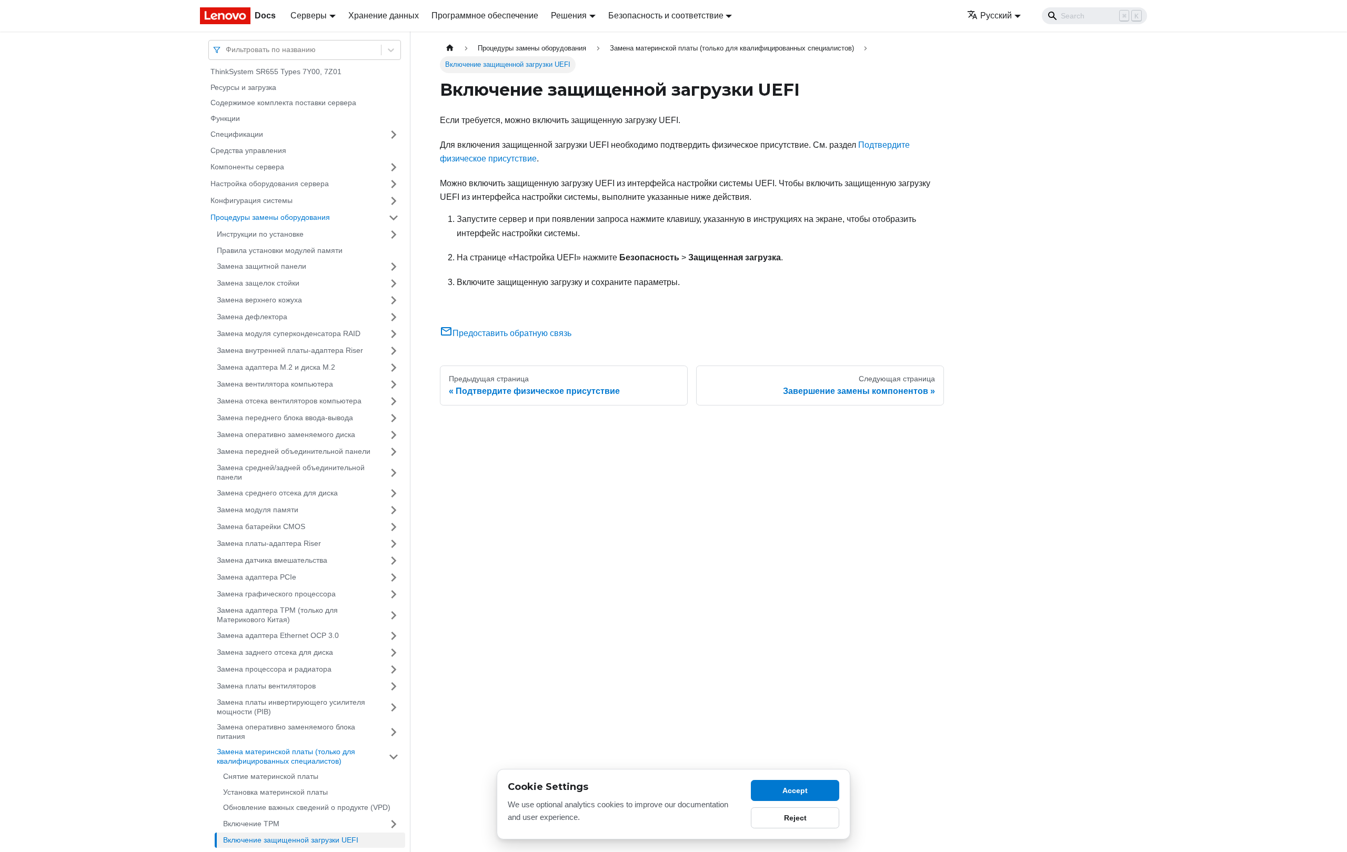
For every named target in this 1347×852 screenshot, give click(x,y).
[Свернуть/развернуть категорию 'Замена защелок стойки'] (393, 283)
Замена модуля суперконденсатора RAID (288, 333)
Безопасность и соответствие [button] (665, 15)
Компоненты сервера (247, 167)
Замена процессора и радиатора (274, 669)
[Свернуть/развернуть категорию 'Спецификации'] (393, 134)
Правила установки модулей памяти (280, 250)
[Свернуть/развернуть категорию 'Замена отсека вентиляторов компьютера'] (393, 401)
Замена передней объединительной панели (293, 451)
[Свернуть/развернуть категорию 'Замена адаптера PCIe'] (393, 577)
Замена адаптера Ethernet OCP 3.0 (278, 635)
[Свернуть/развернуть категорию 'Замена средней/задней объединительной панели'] (393, 472)
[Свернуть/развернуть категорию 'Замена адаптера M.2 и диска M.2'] (393, 367)
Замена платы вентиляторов (266, 686)
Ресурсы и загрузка (243, 87)
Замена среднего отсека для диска (277, 493)
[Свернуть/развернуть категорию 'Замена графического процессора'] (393, 594)
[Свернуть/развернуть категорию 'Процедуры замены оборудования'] (393, 217)
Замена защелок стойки (258, 283)
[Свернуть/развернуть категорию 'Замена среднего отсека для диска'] (393, 493)
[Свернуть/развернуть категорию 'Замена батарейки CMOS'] (393, 527)
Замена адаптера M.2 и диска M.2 (276, 367)
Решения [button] (569, 15)
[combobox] (227, 50)
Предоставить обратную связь (512, 333)
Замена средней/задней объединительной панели (291, 472)
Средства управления (248, 150)
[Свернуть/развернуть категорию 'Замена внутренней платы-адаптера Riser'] (393, 350)
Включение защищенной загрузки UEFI (290, 840)
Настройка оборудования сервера (269, 183)
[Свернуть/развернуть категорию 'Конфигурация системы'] (393, 200)
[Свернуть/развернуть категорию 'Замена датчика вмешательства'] (393, 560)
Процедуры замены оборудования (270, 217)
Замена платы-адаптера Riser (269, 543)
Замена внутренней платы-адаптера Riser (290, 350)
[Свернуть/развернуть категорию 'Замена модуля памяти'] (393, 510)
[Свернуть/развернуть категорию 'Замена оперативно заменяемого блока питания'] (393, 731)
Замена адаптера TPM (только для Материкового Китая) (277, 615)
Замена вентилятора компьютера (275, 384)
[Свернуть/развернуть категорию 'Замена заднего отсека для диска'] (393, 652)
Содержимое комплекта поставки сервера (283, 102)
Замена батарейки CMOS (261, 526)
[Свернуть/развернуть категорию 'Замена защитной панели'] (393, 266)
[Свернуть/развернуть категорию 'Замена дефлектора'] (393, 317)
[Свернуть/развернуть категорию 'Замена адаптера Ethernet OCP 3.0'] (393, 635)
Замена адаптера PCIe (256, 577)
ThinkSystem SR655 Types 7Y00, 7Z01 (275, 71)
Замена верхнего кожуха (259, 300)
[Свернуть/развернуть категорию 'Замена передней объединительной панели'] (393, 451)
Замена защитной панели (261, 266)
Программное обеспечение (484, 15)
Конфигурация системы (251, 200)
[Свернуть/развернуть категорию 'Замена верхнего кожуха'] (393, 300)
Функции (225, 118)
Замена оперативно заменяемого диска (286, 434)
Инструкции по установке (260, 234)
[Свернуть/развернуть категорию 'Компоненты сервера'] (393, 167)
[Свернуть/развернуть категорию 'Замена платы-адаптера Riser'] (393, 543)
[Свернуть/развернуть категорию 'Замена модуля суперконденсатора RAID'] (393, 334)
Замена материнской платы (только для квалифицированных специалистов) (286, 756)
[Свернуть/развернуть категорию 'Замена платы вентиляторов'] (393, 686)
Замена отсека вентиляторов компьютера (289, 401)
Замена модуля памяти (257, 509)
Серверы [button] (308, 15)
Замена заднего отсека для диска (275, 652)
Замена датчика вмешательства (272, 560)
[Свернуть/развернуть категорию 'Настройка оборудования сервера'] (393, 184)
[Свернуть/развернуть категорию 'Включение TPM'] (393, 824)
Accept (795, 790)
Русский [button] (996, 15)
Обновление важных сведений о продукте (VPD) (306, 807)
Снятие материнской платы (270, 776)
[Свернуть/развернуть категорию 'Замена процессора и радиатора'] (393, 669)
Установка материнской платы (275, 792)
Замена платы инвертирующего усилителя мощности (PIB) (291, 707)
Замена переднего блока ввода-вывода (285, 417)
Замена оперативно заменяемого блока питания (286, 732)
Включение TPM (251, 823)
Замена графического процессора (276, 594)
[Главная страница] (450, 48)
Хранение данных (383, 15)
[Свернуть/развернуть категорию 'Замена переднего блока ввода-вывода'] (393, 418)
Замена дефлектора (252, 316)
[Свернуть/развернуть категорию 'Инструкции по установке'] (393, 234)
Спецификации (236, 134)
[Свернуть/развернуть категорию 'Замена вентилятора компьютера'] (393, 384)
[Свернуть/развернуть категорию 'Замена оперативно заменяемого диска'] (393, 435)
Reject (795, 818)
